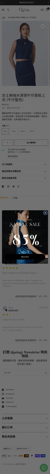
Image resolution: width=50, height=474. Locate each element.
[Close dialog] (45, 213)
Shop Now (25, 257)
